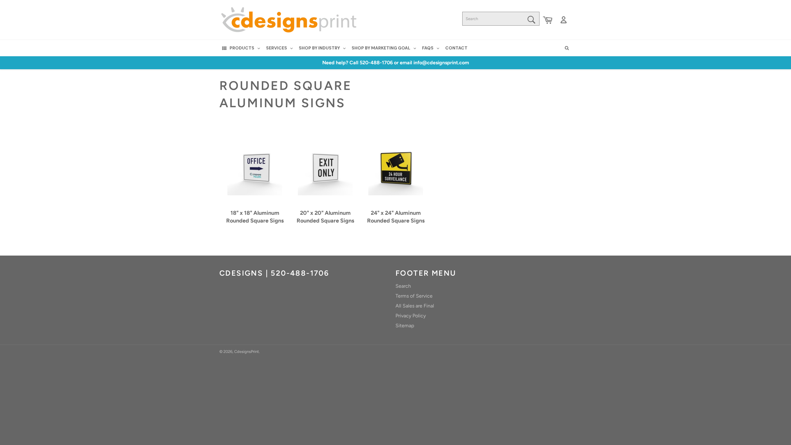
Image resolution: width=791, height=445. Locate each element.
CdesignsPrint (246, 351)
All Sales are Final (415, 306)
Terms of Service (414, 296)
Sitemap (405, 325)
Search (403, 286)
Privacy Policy (411, 316)
